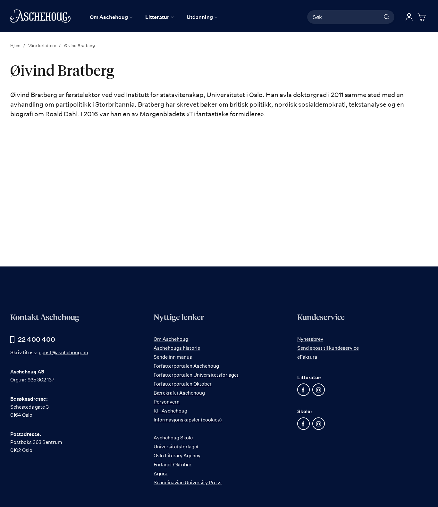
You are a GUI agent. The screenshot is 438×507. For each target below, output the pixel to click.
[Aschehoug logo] (40, 16)
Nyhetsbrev (310, 339)
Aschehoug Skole (173, 438)
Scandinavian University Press (188, 482)
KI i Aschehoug (170, 411)
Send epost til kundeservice (328, 348)
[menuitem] (111, 17)
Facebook (303, 389)
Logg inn (409, 17)
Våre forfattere (42, 45)
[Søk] (386, 17)
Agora (160, 473)
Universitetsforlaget (176, 447)
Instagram (318, 389)
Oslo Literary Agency (177, 456)
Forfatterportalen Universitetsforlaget (196, 375)
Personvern (167, 402)
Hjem (15, 45)
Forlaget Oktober (172, 465)
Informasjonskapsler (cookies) (188, 420)
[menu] (153, 17)
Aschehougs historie (177, 348)
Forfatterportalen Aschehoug (186, 366)
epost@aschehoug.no (63, 352)
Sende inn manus (173, 357)
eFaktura (307, 357)
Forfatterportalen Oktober (183, 384)
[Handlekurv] (422, 17)
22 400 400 (36, 339)
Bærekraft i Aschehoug (179, 393)
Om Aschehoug (171, 339)
